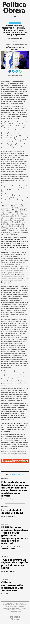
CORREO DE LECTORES (9, 608)
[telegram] (16, 71)
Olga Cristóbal (17, 38)
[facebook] (9, 71)
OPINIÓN (20, 609)
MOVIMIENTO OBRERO (9, 604)
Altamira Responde (15, 611)
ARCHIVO (24, 608)
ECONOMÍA (24, 604)
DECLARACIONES (11, 609)
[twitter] (13, 71)
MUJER (18, 604)
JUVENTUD (21, 606)
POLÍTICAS (9, 603)
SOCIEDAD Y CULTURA (11, 606)
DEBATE (18, 608)
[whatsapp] (20, 71)
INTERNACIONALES (15, 23)
